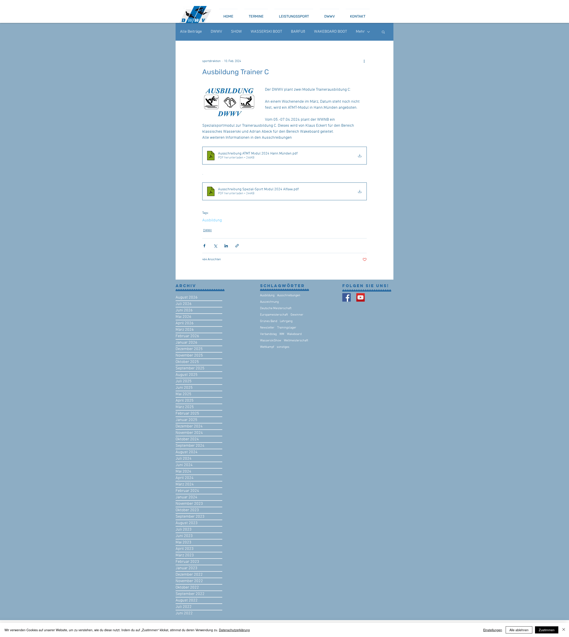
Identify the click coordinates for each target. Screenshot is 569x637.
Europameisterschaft (274, 315)
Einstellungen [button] (492, 630)
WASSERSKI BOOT (266, 31)
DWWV (216, 31)
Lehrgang (286, 321)
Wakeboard (294, 334)
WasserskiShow (270, 341)
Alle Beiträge (191, 31)
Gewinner (297, 315)
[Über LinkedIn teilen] (226, 246)
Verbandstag (268, 334)
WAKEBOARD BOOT (330, 31)
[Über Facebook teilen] (204, 246)
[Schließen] (563, 629)
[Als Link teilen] (237, 246)
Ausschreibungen (288, 295)
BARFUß (298, 31)
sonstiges (283, 347)
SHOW (236, 31)
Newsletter (267, 328)
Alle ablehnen (519, 630)
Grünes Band (268, 321)
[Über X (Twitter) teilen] (215, 246)
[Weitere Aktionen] (364, 61)
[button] (383, 32)
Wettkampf (267, 347)
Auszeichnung (269, 302)
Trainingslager (286, 328)
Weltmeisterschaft (296, 341)
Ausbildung (212, 220)
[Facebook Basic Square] (346, 297)
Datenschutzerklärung (234, 630)
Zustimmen (547, 630)
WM (281, 334)
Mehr (360, 31)
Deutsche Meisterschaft (275, 308)
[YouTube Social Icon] (360, 297)
